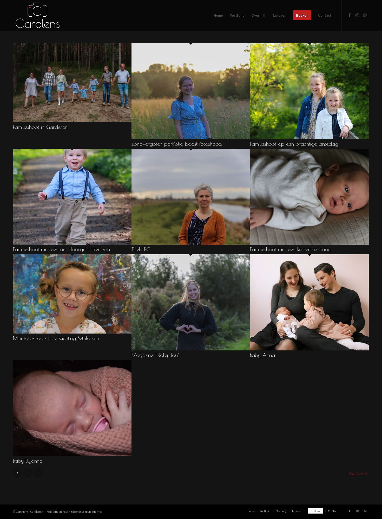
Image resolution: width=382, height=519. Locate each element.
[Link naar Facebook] (349, 15)
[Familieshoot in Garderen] (72, 120)
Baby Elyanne (27, 461)
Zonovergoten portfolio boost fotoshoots (176, 144)
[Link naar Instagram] (357, 15)
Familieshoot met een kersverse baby (290, 249)
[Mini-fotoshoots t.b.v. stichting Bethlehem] (72, 331)
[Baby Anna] (309, 348)
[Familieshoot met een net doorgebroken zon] (72, 243)
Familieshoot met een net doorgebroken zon (61, 249)
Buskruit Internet (90, 511)
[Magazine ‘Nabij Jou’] (190, 348)
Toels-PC (140, 249)
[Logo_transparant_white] (38, 15)
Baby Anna (262, 355)
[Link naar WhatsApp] (365, 15)
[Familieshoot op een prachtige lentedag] (309, 137)
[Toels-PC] (190, 243)
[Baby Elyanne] (72, 454)
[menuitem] (218, 15)
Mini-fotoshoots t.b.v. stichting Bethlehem (56, 338)
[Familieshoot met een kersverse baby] (309, 243)
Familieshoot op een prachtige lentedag (294, 144)
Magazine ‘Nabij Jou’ (155, 355)
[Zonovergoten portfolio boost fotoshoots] (190, 137)
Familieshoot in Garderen (40, 127)
